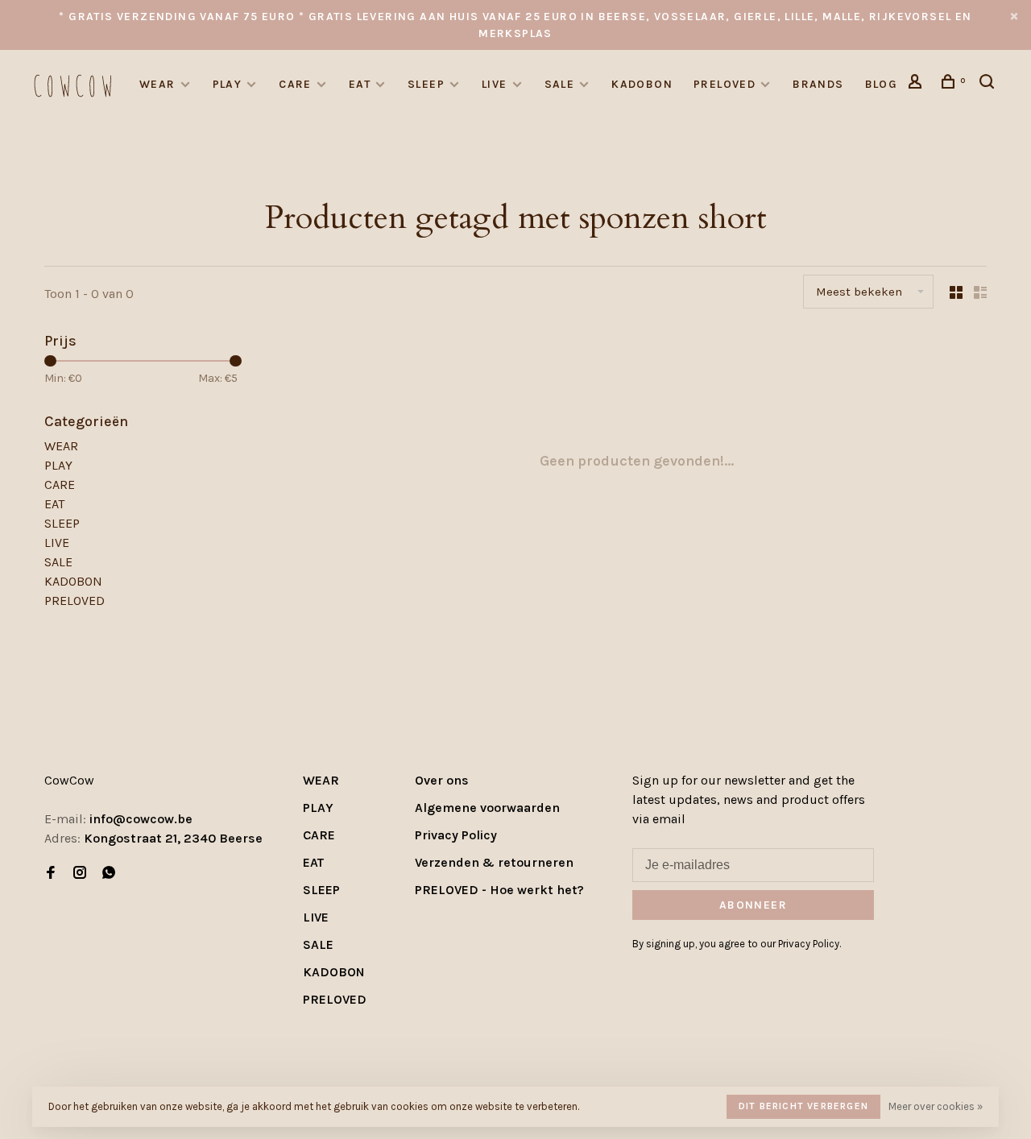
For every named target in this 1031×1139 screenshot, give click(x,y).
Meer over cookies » (935, 1106)
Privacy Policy (456, 835)
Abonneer (753, 905)
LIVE (494, 84)
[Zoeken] (989, 84)
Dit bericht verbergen (803, 1106)
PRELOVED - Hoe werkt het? (499, 889)
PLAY (227, 84)
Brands (818, 84)
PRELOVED (725, 84)
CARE (295, 84)
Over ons (442, 780)
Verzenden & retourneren (494, 862)
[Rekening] (917, 84)
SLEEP (426, 84)
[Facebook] (50, 873)
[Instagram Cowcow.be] (79, 873)
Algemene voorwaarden (487, 807)
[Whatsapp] (108, 873)
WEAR (157, 84)
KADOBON (642, 84)
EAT (360, 84)
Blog (881, 84)
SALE (559, 84)
